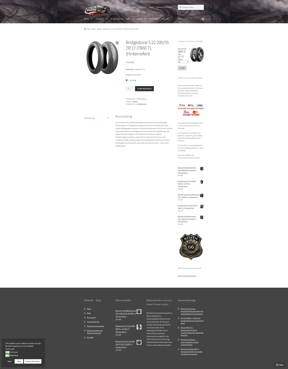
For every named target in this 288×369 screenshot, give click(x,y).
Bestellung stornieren (95, 326)
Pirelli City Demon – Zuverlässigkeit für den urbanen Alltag (189, 342)
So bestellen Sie (117, 19)
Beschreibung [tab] (89, 118)
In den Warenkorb (144, 88)
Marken (140, 19)
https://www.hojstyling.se (187, 276)
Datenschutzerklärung (163, 7)
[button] (117, 43)
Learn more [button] (10, 349)
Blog (133, 7)
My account (91, 317)
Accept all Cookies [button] (32, 361)
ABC (128, 19)
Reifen (86, 19)
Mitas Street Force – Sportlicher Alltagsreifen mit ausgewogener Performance (192, 311)
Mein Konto (142, 7)
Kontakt (166, 19)
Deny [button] (10, 361)
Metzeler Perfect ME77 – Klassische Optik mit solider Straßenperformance (191, 351)
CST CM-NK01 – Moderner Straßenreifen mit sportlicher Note (192, 320)
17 (136, 104)
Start (88, 29)
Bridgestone (142, 104)
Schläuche (100, 19)
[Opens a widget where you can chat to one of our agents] (279, 365)
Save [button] (19, 361)
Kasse (151, 7)
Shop (127, 7)
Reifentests (154, 19)
